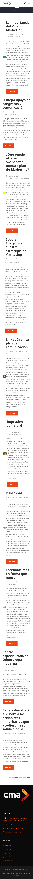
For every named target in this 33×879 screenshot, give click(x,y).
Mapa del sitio (9, 861)
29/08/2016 (11, 351)
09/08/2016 (8, 667)
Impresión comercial (15, 423)
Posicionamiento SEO (12, 262)
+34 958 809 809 (10, 824)
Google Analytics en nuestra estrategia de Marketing (15, 247)
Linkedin (7, 857)
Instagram (8, 849)
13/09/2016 (11, 174)
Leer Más (12, 91)
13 (24, 776)
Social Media (25, 178)
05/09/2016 (11, 259)
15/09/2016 (8, 112)
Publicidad (14, 493)
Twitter (7, 853)
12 (20, 776)
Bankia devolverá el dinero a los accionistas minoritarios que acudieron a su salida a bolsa (16, 719)
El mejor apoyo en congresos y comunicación (16, 104)
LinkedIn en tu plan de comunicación (17, 343)
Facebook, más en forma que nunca (17, 574)
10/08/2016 (12, 430)
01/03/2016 (8, 733)
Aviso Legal (6, 873)
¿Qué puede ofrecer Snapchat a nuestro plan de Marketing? (17, 162)
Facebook (8, 845)
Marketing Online (14, 36)
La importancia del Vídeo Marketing (18, 26)
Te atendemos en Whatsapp (14, 828)
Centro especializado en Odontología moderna (16, 657)
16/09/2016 (11, 34)
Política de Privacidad (17, 873)
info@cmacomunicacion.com (14, 832)
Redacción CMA (23, 34)
